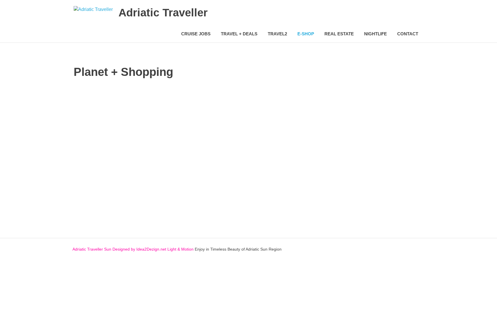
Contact (407, 33)
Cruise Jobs (196, 33)
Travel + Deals (239, 33)
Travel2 (277, 33)
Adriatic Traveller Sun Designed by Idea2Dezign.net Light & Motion (133, 249)
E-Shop (305, 33)
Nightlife (375, 33)
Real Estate (339, 33)
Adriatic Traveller (163, 13)
